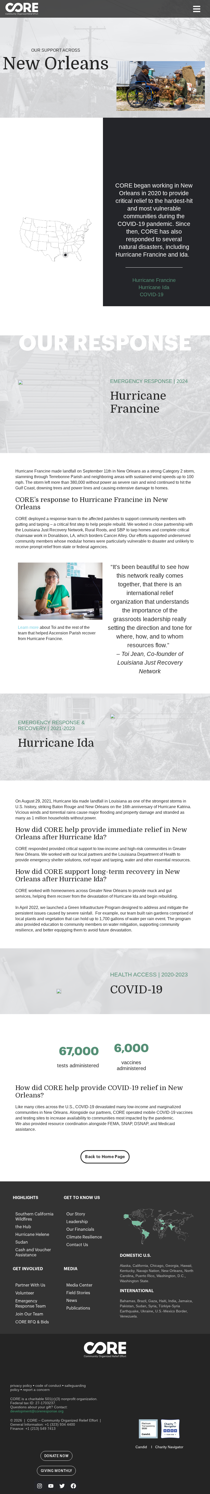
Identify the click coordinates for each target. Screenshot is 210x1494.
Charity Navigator (169, 1447)
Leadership (77, 1222)
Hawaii (186, 1266)
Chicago (156, 1266)
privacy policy (21, 1385)
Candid (141, 1447)
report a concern (36, 1390)
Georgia (171, 1266)
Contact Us (77, 1245)
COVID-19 (151, 294)
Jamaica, (185, 1301)
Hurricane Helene (32, 1235)
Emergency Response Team (30, 1304)
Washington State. (134, 1281)
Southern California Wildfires (34, 1216)
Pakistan (127, 1306)
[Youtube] (50, 1486)
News (71, 1301)
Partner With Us (30, 1285)
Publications (78, 1308)
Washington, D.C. (170, 1276)
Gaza (152, 1301)
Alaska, (126, 1266)
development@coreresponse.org (37, 1411)
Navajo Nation (147, 1271)
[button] (196, 9)
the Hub (23, 1227)
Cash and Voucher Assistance (33, 1252)
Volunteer (24, 1293)
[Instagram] (39, 1486)
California (140, 1266)
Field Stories (78, 1293)
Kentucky (127, 1271)
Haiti (162, 1301)
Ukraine (147, 1311)
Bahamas (127, 1301)
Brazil (141, 1301)
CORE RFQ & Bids (32, 1322)
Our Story (75, 1214)
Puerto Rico (144, 1276)
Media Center (79, 1285)
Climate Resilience (84, 1237)
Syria (152, 1306)
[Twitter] (62, 1486)
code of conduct (48, 1385)
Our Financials (80, 1229)
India (172, 1301)
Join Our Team (29, 1314)
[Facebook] (73, 1486)
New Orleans (171, 1271)
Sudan (21, 1242)
